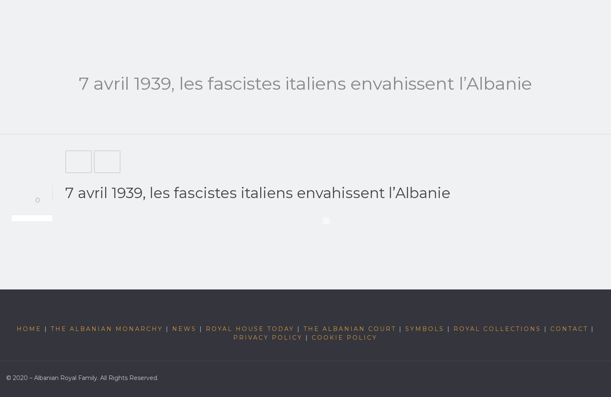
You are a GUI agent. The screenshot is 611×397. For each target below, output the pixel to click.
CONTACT (569, 329)
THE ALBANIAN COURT (349, 329)
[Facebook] (588, 382)
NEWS (184, 329)
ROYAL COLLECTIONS (497, 329)
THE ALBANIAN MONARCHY (107, 329)
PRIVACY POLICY (268, 337)
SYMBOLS (424, 329)
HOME (29, 329)
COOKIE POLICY (344, 337)
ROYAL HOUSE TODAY (250, 329)
